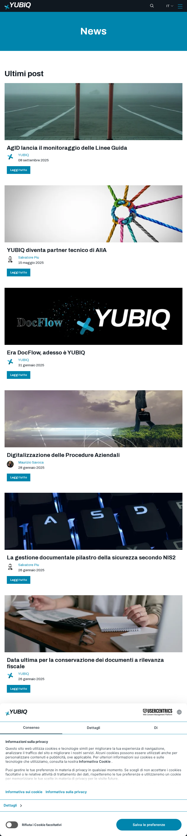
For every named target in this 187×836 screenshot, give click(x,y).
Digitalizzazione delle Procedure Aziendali (63, 455)
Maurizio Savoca (31, 462)
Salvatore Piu (28, 257)
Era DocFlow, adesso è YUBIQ (46, 353)
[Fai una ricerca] (152, 5)
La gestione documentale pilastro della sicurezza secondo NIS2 (91, 558)
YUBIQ (23, 155)
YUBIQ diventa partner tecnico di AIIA (56, 250)
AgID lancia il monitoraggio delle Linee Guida (67, 148)
